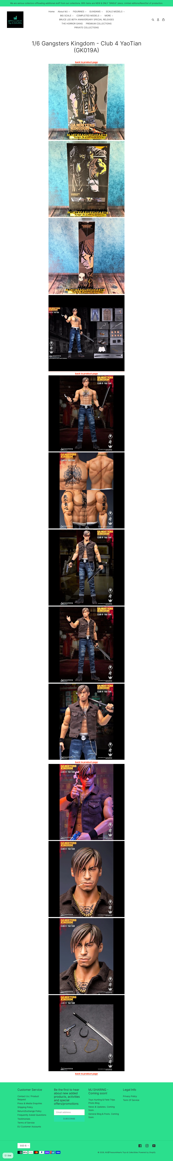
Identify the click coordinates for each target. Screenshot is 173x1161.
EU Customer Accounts (29, 1126)
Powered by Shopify (147, 1152)
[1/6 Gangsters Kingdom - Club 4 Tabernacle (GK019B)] (86, 370)
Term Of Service (131, 1100)
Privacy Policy (130, 1096)
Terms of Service (26, 1122)
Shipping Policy (25, 1107)
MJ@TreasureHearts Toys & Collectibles (121, 1152)
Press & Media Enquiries (29, 1103)
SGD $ (23, 1145)
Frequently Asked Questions (31, 1115)
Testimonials (23, 1119)
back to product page (86, 373)
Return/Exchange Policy (29, 1111)
